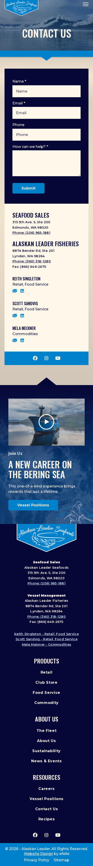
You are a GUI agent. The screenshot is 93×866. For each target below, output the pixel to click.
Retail (47, 672)
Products (46, 660)
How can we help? (30, 146)
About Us (46, 718)
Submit (28, 188)
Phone (18, 125)
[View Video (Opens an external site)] (46, 422)
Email (18, 103)
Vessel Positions (33, 505)
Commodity (46, 703)
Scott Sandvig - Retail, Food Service (46, 639)
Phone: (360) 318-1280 (31, 261)
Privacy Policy (36, 860)
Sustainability (46, 751)
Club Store (46, 682)
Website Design (38, 854)
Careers (46, 789)
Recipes (46, 819)
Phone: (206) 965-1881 (31, 233)
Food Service (46, 692)
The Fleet (47, 730)
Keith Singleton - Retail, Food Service (46, 634)
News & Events (46, 761)
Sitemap (61, 860)
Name (19, 81)
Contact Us (46, 809)
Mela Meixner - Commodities (46, 645)
